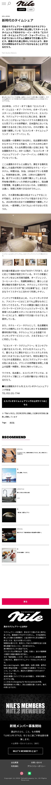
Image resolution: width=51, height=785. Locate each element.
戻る (25, 601)
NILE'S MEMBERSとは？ (25, 751)
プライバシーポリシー (36, 766)
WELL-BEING (6, 16)
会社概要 (14, 762)
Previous (2, 231)
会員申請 (21, 9)
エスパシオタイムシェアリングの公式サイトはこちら (25, 403)
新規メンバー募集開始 (25, 725)
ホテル (12, 422)
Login (31, 9)
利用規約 (14, 766)
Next (49, 231)
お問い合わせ (36, 762)
